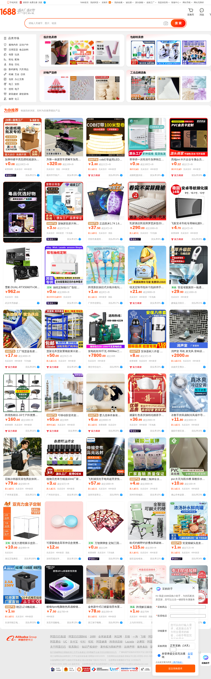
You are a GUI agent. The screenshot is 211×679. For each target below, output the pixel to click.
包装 (11, 79)
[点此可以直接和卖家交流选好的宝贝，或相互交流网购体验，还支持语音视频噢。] (38, 174)
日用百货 (13, 49)
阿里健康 (101, 641)
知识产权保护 (90, 646)
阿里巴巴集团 (58, 636)
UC (65, 641)
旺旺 (91, 641)
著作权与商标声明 (110, 646)
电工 (11, 84)
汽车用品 (24, 69)
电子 (17, 89)
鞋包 (11, 59)
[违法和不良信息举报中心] (105, 669)
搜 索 (178, 23)
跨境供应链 (116, 641)
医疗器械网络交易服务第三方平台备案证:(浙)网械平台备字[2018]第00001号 (83, 652)
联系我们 (74, 646)
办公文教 (19, 79)
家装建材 (13, 94)
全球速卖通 (104, 636)
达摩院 (141, 641)
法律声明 (129, 646)
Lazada (129, 641)
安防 (17, 84)
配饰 (17, 59)
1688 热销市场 (17, 11)
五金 (17, 74)
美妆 (11, 64)
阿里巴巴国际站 (78, 636)
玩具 (17, 54)
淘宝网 (118, 636)
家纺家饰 (24, 94)
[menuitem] (19, 43)
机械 (11, 74)
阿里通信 (55, 641)
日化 (17, 64)
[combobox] (173, 649)
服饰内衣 (13, 44)
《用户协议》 (177, 662)
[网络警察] (56, 669)
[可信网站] (83, 669)
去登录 (190, 655)
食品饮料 (24, 49)
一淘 (135, 636)
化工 (17, 99)
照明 (11, 89)
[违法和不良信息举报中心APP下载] (129, 669)
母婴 (11, 54)
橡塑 (11, 99)
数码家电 (13, 69)
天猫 (127, 636)
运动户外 (24, 44)
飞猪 (143, 636)
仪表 (23, 74)
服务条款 (142, 646)
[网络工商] (69, 669)
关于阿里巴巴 (58, 646)
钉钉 (83, 641)
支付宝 (74, 641)
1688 (93, 636)
